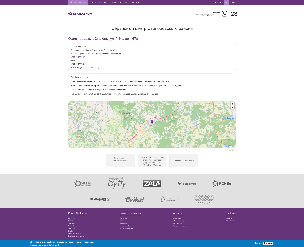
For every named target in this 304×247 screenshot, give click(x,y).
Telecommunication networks (183, 226)
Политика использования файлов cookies (45, 245)
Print (234, 150)
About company (178, 221)
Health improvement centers (77, 236)
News (113, 2)
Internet (70, 221)
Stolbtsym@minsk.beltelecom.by (85, 67)
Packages (71, 218)
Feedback (135, 2)
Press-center (230, 221)
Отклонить (268, 243)
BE (221, 2)
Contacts (229, 218)
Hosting (71, 231)
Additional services (126, 228)
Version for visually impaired (233, 2)
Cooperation (177, 223)
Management (177, 218)
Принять (258, 243)
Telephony (71, 228)
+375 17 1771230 (78, 57)
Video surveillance (74, 233)
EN (226, 2)
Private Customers (78, 2)
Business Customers (98, 2)
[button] (152, 121)
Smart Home (72, 226)
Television (71, 223)
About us (123, 2)
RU (216, 2)
